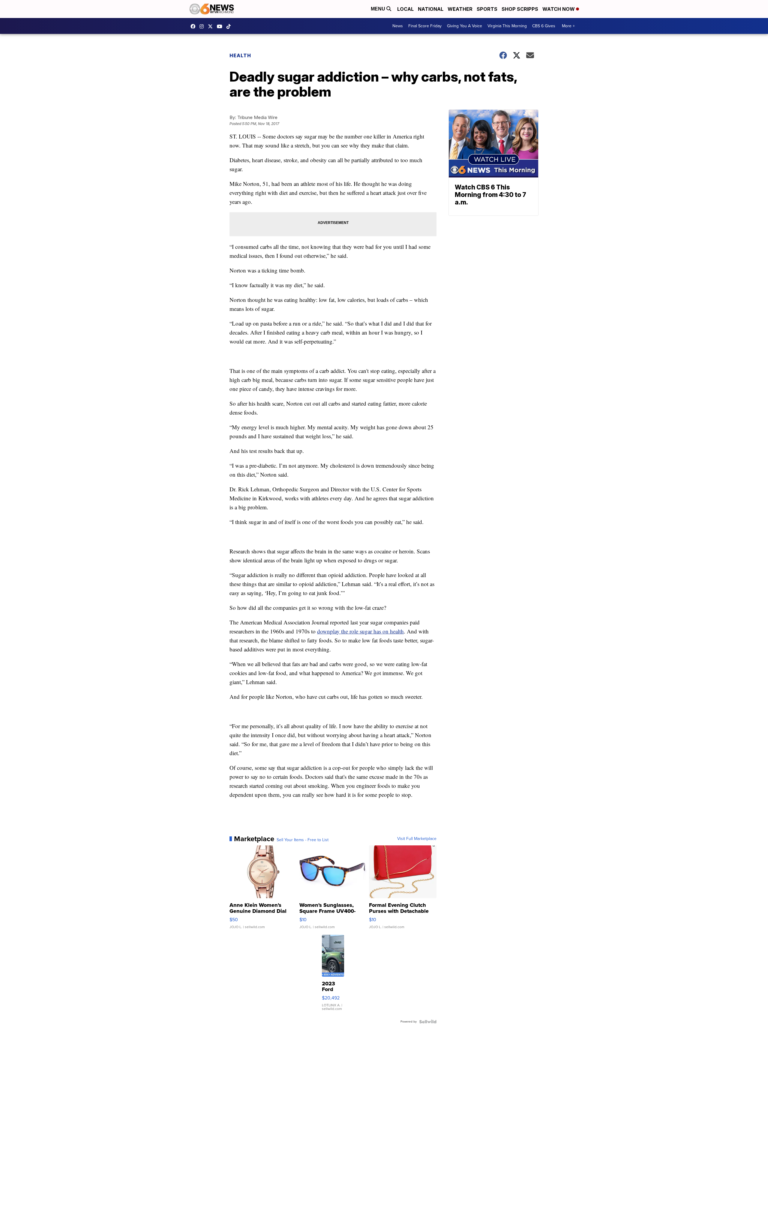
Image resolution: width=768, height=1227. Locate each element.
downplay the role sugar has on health (360, 631)
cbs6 (203, 26)
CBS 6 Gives (543, 26)
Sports (487, 9)
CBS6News (194, 26)
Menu (378, 8)
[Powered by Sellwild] (427, 1022)
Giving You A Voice (464, 26)
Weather (460, 9)
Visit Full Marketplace (416, 839)
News (397, 26)
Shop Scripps (520, 9)
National (430, 9)
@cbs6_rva (230, 26)
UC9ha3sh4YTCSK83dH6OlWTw (221, 26)
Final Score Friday (425, 26)
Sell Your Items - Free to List (302, 840)
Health (240, 55)
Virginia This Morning (507, 26)
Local (405, 9)
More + (568, 26)
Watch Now (559, 9)
